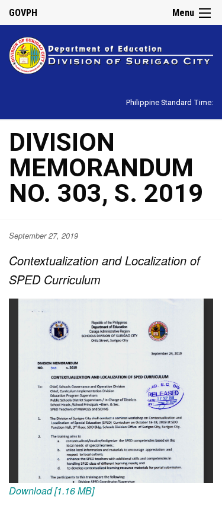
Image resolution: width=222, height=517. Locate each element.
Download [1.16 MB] (51, 490)
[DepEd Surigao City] (111, 54)
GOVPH (23, 12)
